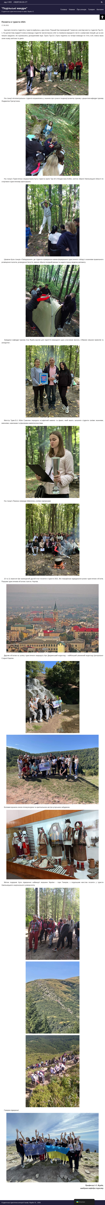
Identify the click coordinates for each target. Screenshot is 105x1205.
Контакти (100, 9)
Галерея (91, 9)
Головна (63, 9)
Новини (72, 9)
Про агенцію (81, 9)
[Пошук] (101, 2)
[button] (102, 17)
